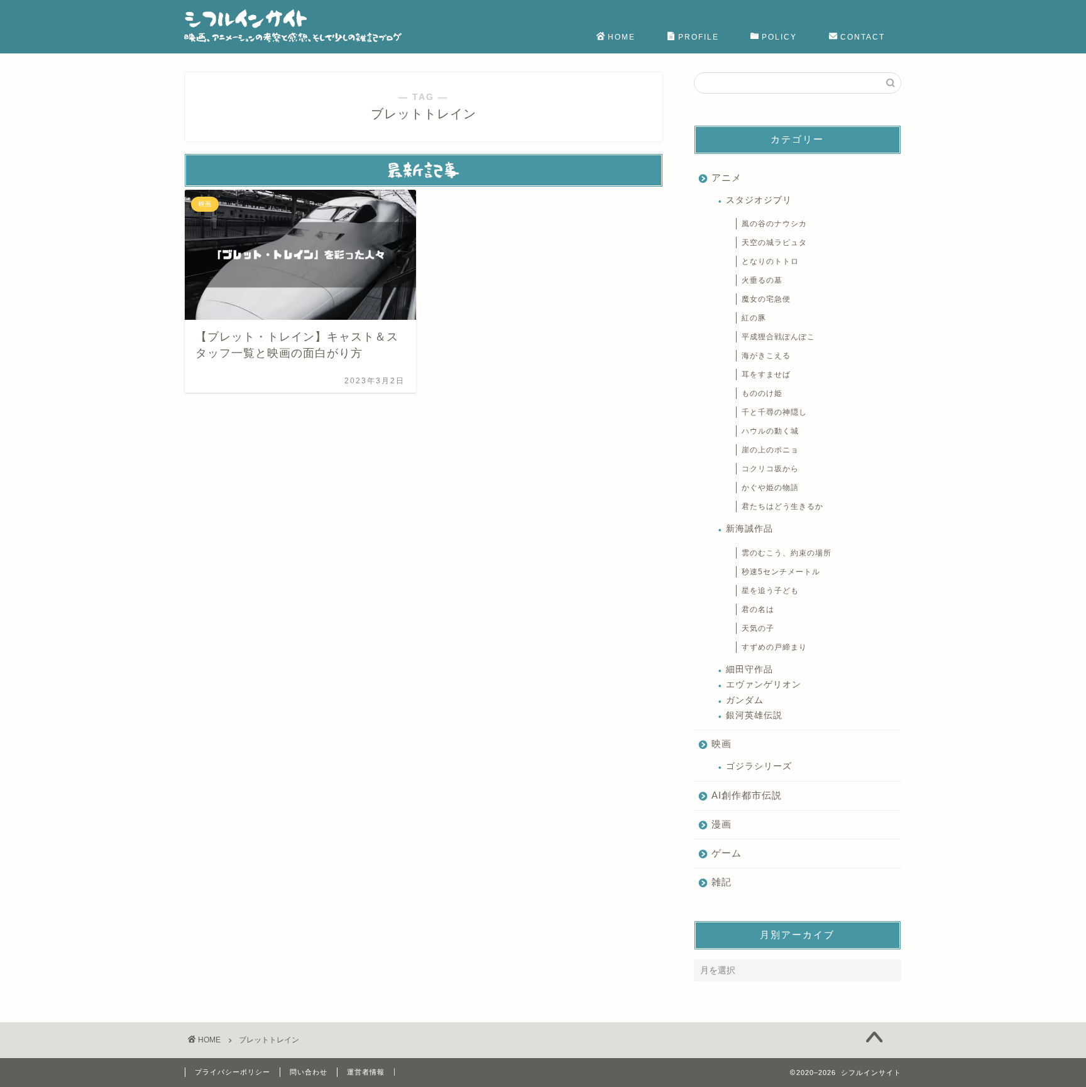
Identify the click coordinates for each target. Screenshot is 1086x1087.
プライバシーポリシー (232, 1072)
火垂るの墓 (762, 280)
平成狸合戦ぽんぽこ (778, 336)
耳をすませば (766, 374)
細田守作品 (749, 669)
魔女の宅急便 (766, 299)
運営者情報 (366, 1072)
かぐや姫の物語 (770, 487)
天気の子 (758, 628)
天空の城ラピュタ (774, 242)
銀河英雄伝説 (754, 715)
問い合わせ (308, 1072)
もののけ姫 (762, 393)
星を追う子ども (770, 590)
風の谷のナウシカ (774, 223)
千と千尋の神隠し (774, 412)
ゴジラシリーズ (759, 766)
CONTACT (862, 37)
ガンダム (745, 700)
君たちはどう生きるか (782, 506)
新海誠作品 (749, 528)
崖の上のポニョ (770, 449)
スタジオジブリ (759, 200)
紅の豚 (754, 318)
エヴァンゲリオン (763, 684)
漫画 (721, 824)
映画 (721, 743)
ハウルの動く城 (770, 431)
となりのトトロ (770, 261)
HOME (621, 37)
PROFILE (698, 37)
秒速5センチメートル (781, 571)
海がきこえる (766, 355)
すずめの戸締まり (774, 647)
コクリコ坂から (770, 468)
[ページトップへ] (874, 1039)
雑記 (721, 882)
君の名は (758, 609)
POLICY (779, 37)
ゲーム (726, 853)
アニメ (726, 177)
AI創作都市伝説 (746, 795)
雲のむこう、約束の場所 (786, 553)
